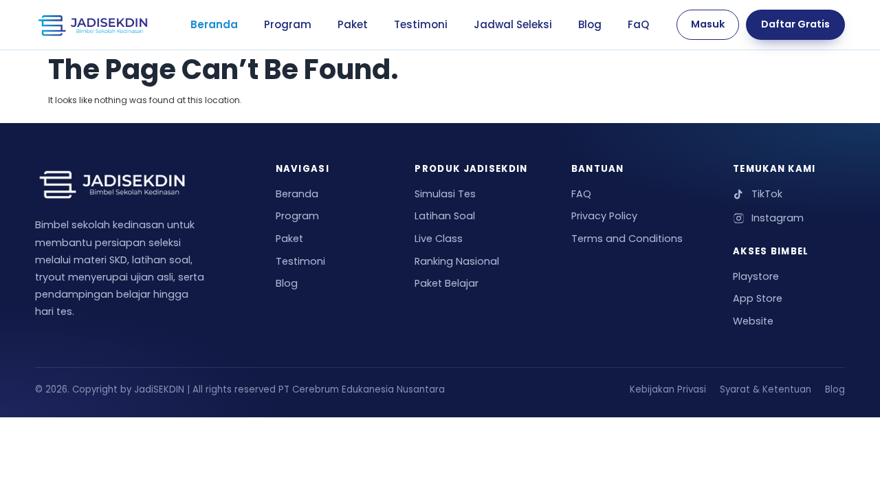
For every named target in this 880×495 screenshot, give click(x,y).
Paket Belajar (446, 283)
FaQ (638, 24)
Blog (590, 24)
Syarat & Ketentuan (765, 389)
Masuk (708, 24)
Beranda (214, 24)
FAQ (581, 194)
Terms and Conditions (627, 238)
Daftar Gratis (795, 24)
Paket (353, 24)
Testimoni (421, 24)
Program (287, 24)
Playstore (756, 276)
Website (753, 321)
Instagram (777, 218)
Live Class (439, 238)
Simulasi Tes (445, 194)
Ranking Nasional (457, 261)
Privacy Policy (604, 216)
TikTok (766, 194)
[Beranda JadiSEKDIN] (93, 24)
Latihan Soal (445, 216)
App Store (757, 298)
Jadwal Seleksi (513, 24)
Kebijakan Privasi (668, 389)
